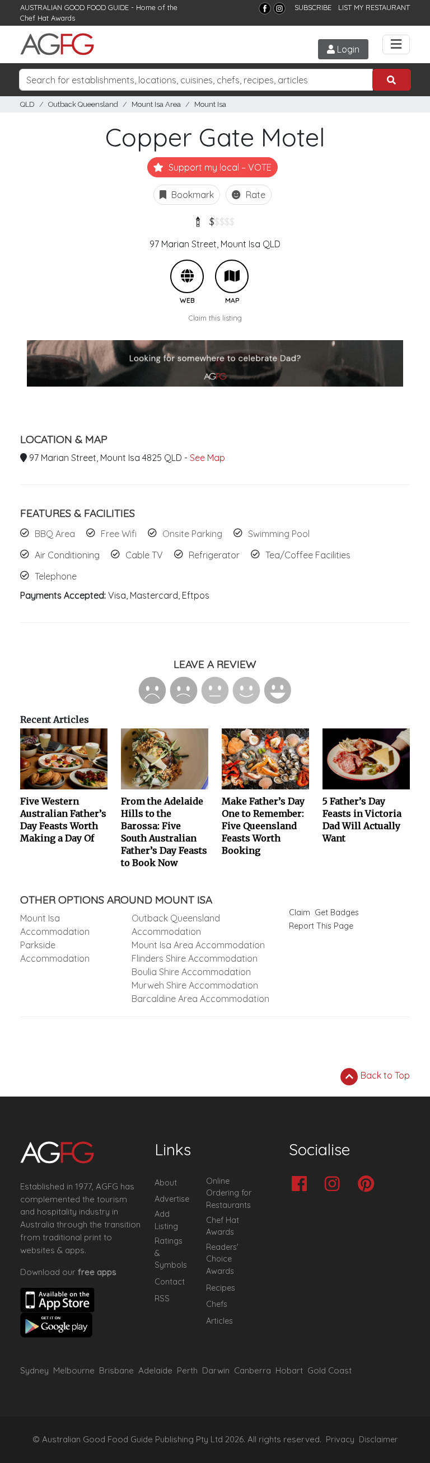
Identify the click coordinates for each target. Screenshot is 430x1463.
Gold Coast (329, 1370)
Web (187, 276)
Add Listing (166, 1220)
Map (232, 276)
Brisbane (116, 1370)
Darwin (216, 1370)
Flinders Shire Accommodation (195, 958)
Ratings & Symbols (171, 1253)
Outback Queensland (83, 104)
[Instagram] (279, 8)
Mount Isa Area (156, 104)
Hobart (289, 1370)
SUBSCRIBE (313, 7)
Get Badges (337, 912)
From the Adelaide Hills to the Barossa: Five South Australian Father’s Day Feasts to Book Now (164, 832)
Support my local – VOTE (219, 167)
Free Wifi (119, 533)
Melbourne (74, 1370)
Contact (170, 1282)
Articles (219, 1321)
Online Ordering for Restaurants (228, 1193)
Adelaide (155, 1370)
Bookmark (191, 194)
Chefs (216, 1304)
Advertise (172, 1199)
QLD (27, 104)
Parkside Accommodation (55, 951)
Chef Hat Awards (47, 17)
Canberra (252, 1370)
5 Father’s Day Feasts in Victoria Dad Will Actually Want (361, 820)
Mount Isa (210, 104)
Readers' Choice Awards (222, 1259)
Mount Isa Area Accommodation (198, 945)
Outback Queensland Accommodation (176, 924)
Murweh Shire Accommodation (195, 985)
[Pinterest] (368, 1184)
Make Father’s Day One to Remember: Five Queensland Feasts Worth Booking (263, 826)
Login (347, 49)
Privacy (340, 1439)
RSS (162, 1298)
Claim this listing (215, 317)
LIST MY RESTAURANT (374, 7)
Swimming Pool (279, 533)
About (166, 1183)
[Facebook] (265, 8)
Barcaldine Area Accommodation (200, 998)
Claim (299, 912)
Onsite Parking (192, 533)
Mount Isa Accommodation (55, 924)
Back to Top (384, 1075)
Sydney (34, 1370)
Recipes (220, 1288)
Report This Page (321, 926)
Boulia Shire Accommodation (191, 971)
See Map (207, 457)
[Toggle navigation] (396, 44)
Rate (254, 194)
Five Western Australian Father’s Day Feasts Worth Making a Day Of (63, 820)
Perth (187, 1370)
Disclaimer (378, 1439)
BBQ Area (55, 533)
